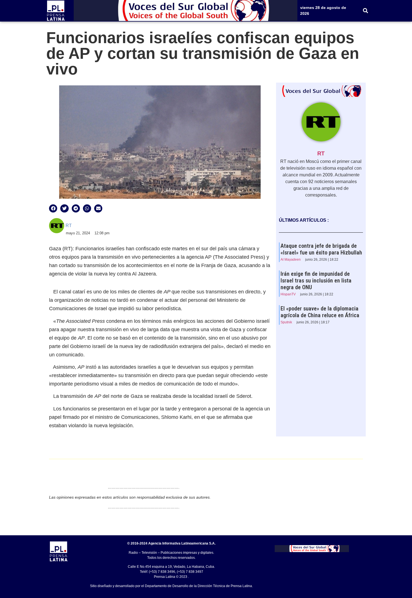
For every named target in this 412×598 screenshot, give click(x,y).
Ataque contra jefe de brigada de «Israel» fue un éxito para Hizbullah (321, 249)
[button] (365, 10)
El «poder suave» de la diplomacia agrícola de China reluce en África (320, 312)
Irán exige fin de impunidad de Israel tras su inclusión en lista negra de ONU (316, 280)
